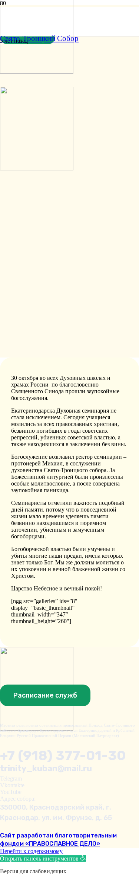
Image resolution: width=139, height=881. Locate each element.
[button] (43, 858)
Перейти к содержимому (31, 851)
